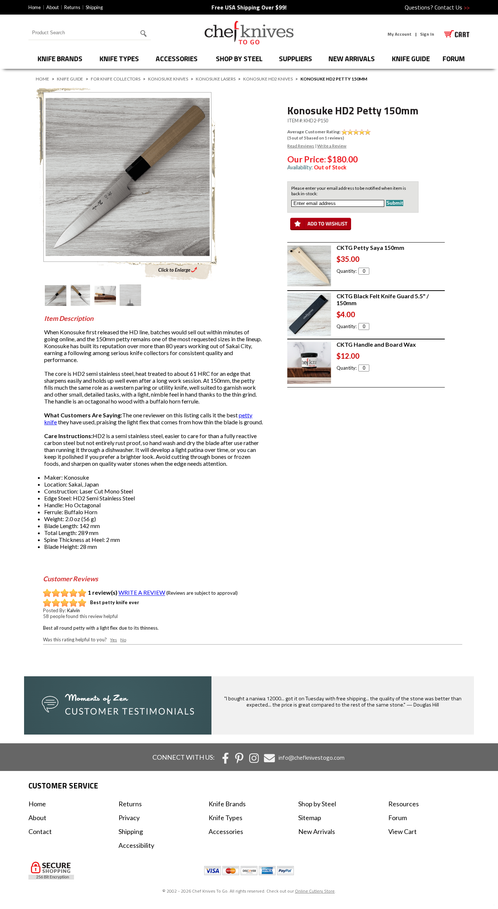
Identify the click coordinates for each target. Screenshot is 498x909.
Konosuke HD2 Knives (268, 79)
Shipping (94, 7)
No (123, 639)
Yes (113, 639)
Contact (40, 831)
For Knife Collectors (115, 79)
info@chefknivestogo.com (312, 757)
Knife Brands (60, 58)
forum (454, 58)
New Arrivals (351, 58)
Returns (72, 7)
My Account (400, 34)
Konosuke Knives (168, 79)
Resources (403, 804)
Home (34, 7)
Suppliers (295, 58)
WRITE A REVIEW (141, 592)
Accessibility (136, 845)
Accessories (177, 58)
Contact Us (452, 7)
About (52, 7)
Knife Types (119, 58)
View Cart (402, 831)
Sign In (427, 34)
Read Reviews (300, 146)
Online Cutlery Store (315, 891)
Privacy (129, 818)
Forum (397, 818)
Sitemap (309, 818)
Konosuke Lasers (216, 79)
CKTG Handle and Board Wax (376, 344)
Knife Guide (411, 58)
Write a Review (331, 146)
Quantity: (346, 271)
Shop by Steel (239, 58)
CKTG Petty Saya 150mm (370, 247)
